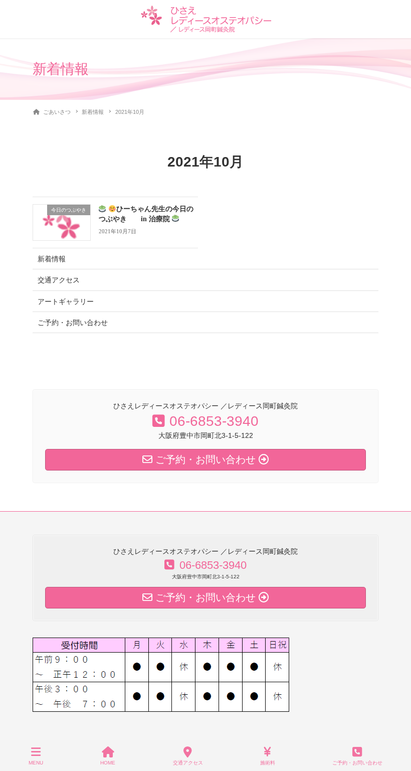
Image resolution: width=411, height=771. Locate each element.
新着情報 (52, 259)
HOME (107, 762)
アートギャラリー (66, 301)
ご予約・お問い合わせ (73, 323)
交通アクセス (59, 280)
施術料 (267, 762)
